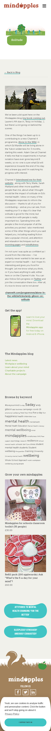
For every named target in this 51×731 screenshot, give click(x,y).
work (30, 460)
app (13, 409)
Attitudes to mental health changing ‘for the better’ (25, 611)
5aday (30, 404)
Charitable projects (15, 370)
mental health (17, 421)
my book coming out (34, 118)
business (19, 409)
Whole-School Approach (16, 460)
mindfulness (32, 244)
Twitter (37, 279)
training (29, 451)
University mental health (14, 456)
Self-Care (26, 444)
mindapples (16, 435)
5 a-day (22, 405)
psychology (15, 441)
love (34, 417)
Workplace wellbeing (16, 363)
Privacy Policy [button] (12, 714)
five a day (37, 412)
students (23, 447)
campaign (27, 409)
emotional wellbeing (12, 413)
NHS (39, 436)
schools (19, 444)
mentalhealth (35, 422)
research (23, 441)
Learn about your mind (17, 367)
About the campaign (15, 374)
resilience (32, 440)
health (21, 416)
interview (28, 416)
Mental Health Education (16, 426)
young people (18, 464)
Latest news (11, 360)
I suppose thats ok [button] (25, 722)
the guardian (20, 451)
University (38, 451)
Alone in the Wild (27, 142)
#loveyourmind (12, 405)
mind (33, 430)
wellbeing (31, 455)
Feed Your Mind (26, 413)
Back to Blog (12, 72)
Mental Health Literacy (36, 426)
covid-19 (37, 409)
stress (32, 444)
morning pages (13, 244)
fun (44, 413)
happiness (11, 416)
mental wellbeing (18, 430)
